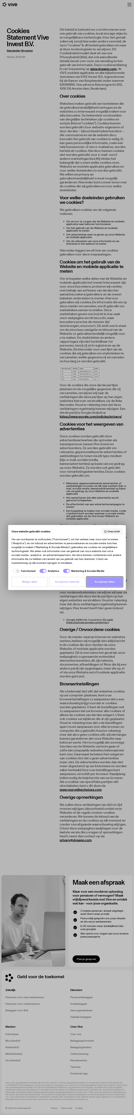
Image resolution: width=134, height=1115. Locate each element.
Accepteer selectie (67, 581)
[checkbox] (23, 571)
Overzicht (114, 531)
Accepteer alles (105, 581)
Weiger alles (29, 581)
